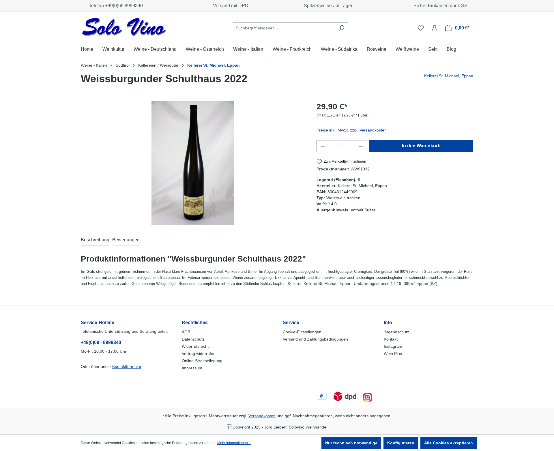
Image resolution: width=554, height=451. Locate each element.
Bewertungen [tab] (126, 239)
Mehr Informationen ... (234, 443)
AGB (186, 332)
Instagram (393, 346)
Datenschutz (193, 339)
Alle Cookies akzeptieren (448, 443)
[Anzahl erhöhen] (361, 146)
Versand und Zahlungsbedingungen (315, 339)
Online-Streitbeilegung (202, 360)
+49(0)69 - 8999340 (101, 342)
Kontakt (391, 339)
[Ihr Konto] (434, 28)
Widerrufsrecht (195, 346)
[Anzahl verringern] (323, 146)
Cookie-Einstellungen (302, 332)
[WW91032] (192, 163)
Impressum (192, 368)
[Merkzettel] (421, 28)
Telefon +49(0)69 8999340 (115, 5)
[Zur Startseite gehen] (124, 27)
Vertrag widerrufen (199, 353)
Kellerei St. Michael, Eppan (448, 76)
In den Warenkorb (421, 145)
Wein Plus (393, 353)
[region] (193, 163)
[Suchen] (341, 28)
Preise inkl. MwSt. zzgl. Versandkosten (352, 130)
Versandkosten (262, 416)
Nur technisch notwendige (351, 443)
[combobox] (284, 28)
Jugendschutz (396, 332)
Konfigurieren (400, 443)
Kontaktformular (126, 366)
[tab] (95, 240)
